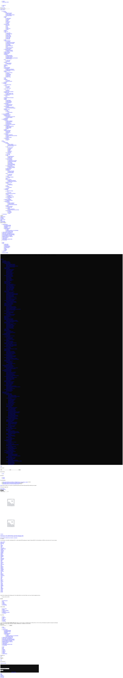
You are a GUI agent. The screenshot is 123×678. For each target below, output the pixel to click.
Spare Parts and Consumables (10, 124)
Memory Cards (8, 76)
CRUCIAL (4, 604)
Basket (5, 248)
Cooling (5, 85)
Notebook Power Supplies (10, 43)
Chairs (5, 39)
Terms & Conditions (5, 610)
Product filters (6, 244)
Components (15, 537)
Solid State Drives (7, 109)
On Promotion (10, 112)
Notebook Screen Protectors (12, 181)
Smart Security (6, 138)
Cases (7, 26)
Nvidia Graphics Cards (9, 93)
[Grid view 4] (3, 490)
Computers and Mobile (7, 199)
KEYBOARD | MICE (9, 231)
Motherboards (6, 103)
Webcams (7, 188)
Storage (5, 71)
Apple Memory (8, 100)
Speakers (7, 23)
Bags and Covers (6, 24)
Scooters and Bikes (7, 67)
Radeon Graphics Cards (9, 94)
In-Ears (7, 20)
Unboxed (3, 141)
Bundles (5, 30)
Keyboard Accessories (9, 56)
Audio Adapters (8, 18)
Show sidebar (2, 488)
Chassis (5, 83)
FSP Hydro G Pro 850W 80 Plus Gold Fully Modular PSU (11, 535)
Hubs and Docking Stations (10, 14)
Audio (5, 17)
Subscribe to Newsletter (6, 612)
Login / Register (4, 653)
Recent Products (6, 247)
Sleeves (7, 27)
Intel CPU (7, 90)
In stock (3, 478)
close (1, 656)
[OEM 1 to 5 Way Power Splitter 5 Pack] (4, 483)
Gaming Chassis (8, 84)
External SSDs (8, 75)
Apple (7, 110)
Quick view (2, 543)
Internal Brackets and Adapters (9, 97)
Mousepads (6, 65)
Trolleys (7, 29)
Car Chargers (8, 41)
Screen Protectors (7, 68)
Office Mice (8, 61)
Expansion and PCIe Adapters (8, 91)
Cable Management (9, 33)
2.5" (6, 95)
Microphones (8, 21)
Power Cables (8, 37)
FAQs (3, 618)
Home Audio (8, 131)
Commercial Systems (7, 114)
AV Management (6, 125)
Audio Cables (8, 32)
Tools (5, 78)
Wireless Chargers (9, 48)
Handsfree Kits (6, 53)
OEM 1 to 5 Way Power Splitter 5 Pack (13, 483)
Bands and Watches (9, 81)
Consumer (7, 111)
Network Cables (8, 36)
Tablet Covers (8, 28)
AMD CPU (8, 89)
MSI (3, 601)
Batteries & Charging (9, 50)
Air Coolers (8, 86)
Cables (7, 155)
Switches (7, 136)
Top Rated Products (7, 246)
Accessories (4, 11)
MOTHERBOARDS (7, 226)
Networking (6, 133)
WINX (3, 602)
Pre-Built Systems (7, 115)
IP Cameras (10, 212)
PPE (5, 66)
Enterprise (7, 113)
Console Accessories (7, 49)
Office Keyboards (9, 58)
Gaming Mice (8, 60)
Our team (3, 620)
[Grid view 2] (0, 490)
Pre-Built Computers (9, 117)
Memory (5, 99)
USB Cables (8, 38)
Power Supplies (6, 106)
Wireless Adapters (9, 137)
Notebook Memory (9, 101)
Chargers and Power (7, 40)
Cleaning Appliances (9, 120)
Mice (5, 59)
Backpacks (7, 25)
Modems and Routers (9, 134)
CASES (7, 229)
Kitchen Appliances (9, 121)
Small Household (8, 123)
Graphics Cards (6, 92)
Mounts (5, 64)
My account (4, 619)
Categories (2, 259)
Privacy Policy (4, 608)
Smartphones (6, 118)
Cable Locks (6, 31)
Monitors (5, 62)
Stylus (5, 77)
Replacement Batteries (9, 45)
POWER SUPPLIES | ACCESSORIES (12, 230)
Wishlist (5, 250)
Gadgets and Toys (7, 51)
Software (5, 108)
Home (1, 485)
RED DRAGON (4, 600)
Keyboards (6, 54)
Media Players (8, 132)
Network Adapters (9, 15)
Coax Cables (8, 34)
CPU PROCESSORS (7, 225)
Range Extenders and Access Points (11, 135)
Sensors (7, 139)
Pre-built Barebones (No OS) (10, 116)
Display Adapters (8, 13)
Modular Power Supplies (9, 537)
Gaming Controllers (7, 52)
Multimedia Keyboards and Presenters (12, 57)
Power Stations (10, 163)
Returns (3, 609)
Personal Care (8, 122)
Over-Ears (7, 22)
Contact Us (4, 611)
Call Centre (10, 148)
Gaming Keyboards (9, 55)
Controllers (9, 211)
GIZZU (3, 603)
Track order (4, 621)
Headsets (9, 149)
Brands (3, 616)
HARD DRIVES (7, 228)
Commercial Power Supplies (10, 42)
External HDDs (8, 74)
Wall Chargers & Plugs (9, 47)
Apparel (5, 16)
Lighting (5, 98)
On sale (3, 477)
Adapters (5, 12)
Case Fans (7, 87)
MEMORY (6, 632)
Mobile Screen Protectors (10, 69)
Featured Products (7, 245)
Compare (5, 249)
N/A (3, 140)
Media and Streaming (7, 130)
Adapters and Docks (9, 72)
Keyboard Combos (11, 171)
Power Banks (10, 162)
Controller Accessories (11, 167)
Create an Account (3, 663)
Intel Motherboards (9, 105)
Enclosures (7, 73)
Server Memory (8, 102)
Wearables (5, 79)
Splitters (7, 128)
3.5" (6, 96)
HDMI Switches (8, 127)
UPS (7, 46)
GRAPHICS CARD (7, 227)
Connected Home (5, 119)
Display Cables (8, 35)
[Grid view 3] (2, 490)
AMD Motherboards (9, 104)
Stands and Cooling (7, 70)
